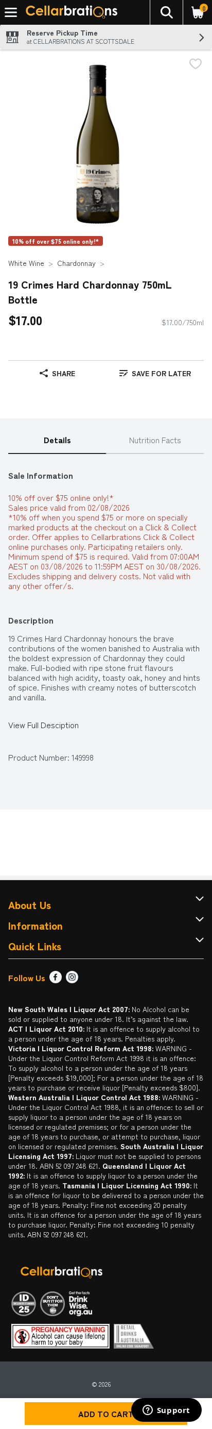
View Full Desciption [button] (43, 725)
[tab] (57, 440)
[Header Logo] (69, 12)
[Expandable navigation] (10, 12)
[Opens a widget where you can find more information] (166, 1411)
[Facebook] (55, 979)
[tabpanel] (106, 611)
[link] (155, 373)
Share (63, 373)
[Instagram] (72, 979)
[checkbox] (195, 65)
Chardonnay (76, 263)
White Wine (26, 263)
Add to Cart (106, 1413)
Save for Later (161, 373)
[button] (166, 12)
